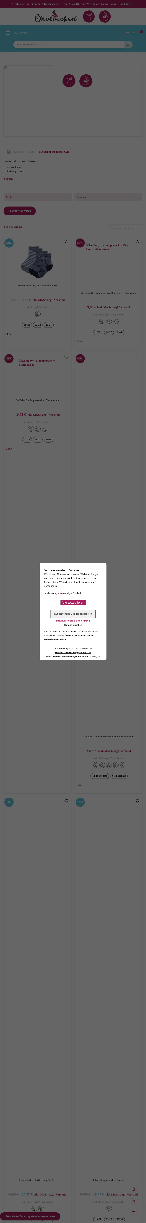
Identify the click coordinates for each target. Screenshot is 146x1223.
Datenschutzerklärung (66, 652)
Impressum (85, 652)
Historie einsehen (73, 625)
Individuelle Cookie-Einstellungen (73, 621)
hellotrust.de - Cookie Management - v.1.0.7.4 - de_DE (73, 656)
